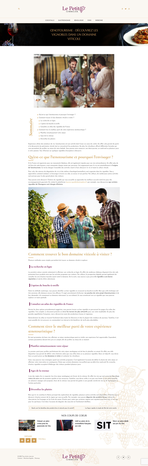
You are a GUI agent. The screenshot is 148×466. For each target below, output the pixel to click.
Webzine (99, 20)
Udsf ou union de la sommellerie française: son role (83, 423)
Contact (20, 458)
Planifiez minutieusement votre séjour (53, 133)
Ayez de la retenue (46, 136)
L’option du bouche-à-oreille (50, 123)
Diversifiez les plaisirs (47, 139)
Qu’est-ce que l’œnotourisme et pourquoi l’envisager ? (57, 114)
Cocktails (49, 20)
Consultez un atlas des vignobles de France (55, 127)
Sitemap (37, 458)
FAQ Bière (42, 439)
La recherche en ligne (47, 120)
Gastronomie (64, 20)
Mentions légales (28, 458)
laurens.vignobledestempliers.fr (76, 182)
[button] (19, 9)
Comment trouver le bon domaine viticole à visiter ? (56, 117)
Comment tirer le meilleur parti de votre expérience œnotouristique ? (62, 130)
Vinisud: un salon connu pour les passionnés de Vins (44, 423)
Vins (89, 20)
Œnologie (78, 20)
